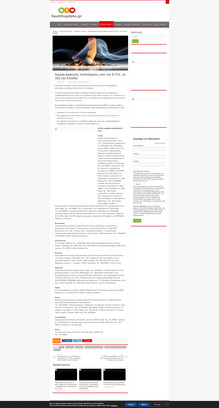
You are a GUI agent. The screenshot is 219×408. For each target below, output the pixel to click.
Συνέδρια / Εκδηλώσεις (131, 24)
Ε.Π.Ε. (62, 347)
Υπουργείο (84, 24)
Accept (131, 404)
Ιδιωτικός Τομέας (105, 24)
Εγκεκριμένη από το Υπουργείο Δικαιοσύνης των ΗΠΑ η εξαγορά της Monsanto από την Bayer (69, 357)
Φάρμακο (94, 24)
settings (114, 406)
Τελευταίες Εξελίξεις (66, 31)
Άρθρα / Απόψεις (159, 24)
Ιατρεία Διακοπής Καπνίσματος (94, 347)
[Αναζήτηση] (167, 2)
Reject (143, 404)
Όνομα (135, 154)
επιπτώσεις (79, 347)
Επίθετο (136, 161)
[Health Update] (67, 12)
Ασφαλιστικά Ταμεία (70, 24)
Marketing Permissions (141, 171)
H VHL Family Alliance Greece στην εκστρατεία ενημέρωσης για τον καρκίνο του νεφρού (111, 357)
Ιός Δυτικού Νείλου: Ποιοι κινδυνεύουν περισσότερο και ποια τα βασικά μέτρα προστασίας (89, 385)
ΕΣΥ (59, 24)
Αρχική (53, 2)
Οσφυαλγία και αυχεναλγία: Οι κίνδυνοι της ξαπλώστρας (114, 383)
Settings (157, 404)
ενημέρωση (70, 347)
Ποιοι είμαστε (62, 2)
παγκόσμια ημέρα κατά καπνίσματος (116, 347)
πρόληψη (57, 349)
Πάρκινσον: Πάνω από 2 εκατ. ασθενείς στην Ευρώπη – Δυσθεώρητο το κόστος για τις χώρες (66, 385)
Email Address (139, 146)
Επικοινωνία (72, 2)
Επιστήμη (118, 24)
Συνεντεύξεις (147, 24)
